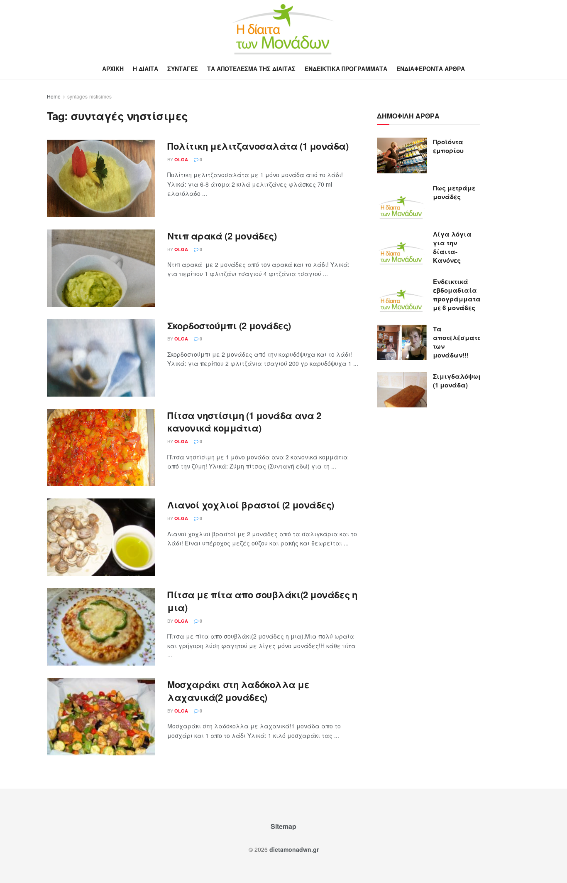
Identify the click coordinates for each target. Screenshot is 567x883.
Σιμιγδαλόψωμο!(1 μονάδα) (461, 381)
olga (181, 159)
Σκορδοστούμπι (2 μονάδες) (229, 325)
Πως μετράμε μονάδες (454, 192)
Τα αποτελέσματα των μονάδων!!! (457, 342)
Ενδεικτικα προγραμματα (346, 68)
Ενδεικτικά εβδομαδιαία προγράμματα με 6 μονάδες (457, 294)
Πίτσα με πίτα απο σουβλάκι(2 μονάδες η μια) (262, 601)
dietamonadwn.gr (294, 849)
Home (54, 96)
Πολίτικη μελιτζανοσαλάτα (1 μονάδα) (258, 146)
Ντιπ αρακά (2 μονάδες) (221, 235)
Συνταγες (182, 68)
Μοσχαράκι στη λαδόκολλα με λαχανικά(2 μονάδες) (238, 691)
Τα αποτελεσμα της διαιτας (251, 68)
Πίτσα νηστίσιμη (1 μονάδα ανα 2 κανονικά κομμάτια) (244, 422)
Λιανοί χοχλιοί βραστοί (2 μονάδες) (250, 504)
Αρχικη (113, 68)
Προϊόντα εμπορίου (448, 146)
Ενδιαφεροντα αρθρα (430, 68)
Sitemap (283, 826)
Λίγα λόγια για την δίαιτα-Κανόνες (452, 247)
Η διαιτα (145, 68)
